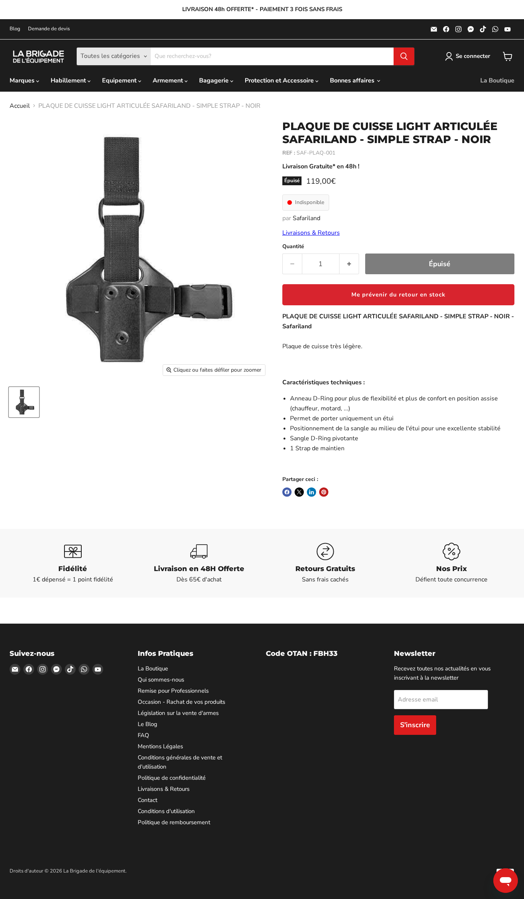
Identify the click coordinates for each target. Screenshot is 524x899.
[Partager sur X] (299, 492)
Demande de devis (49, 29)
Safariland (306, 218)
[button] (398, 294)
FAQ (143, 735)
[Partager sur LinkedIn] (311, 492)
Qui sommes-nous (161, 679)
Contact (147, 800)
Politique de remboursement (174, 822)
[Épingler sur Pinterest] (323, 492)
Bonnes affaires (353, 80)
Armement (169, 80)
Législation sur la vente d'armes (178, 713)
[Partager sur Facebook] (287, 492)
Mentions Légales (160, 746)
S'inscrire (415, 724)
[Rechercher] (404, 56)
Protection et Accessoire (280, 80)
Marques (23, 80)
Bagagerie (214, 80)
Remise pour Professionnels (173, 691)
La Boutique (497, 80)
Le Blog (147, 724)
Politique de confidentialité (172, 778)
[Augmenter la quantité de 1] (349, 264)
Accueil (20, 105)
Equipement (120, 80)
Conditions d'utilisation (166, 811)
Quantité (293, 247)
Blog (15, 29)
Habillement (69, 80)
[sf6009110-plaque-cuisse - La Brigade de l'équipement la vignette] (24, 402)
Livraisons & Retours (311, 233)
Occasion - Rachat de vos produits (181, 702)
